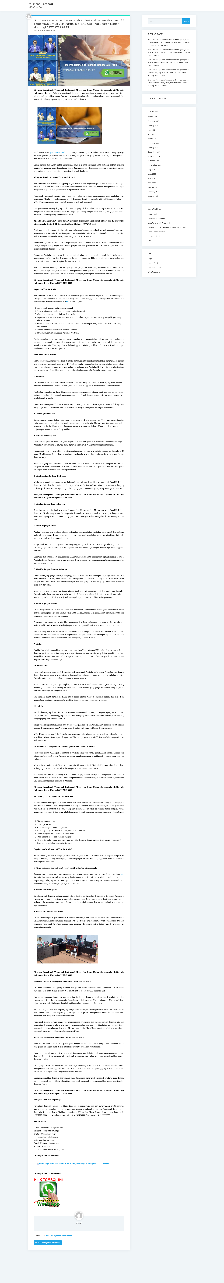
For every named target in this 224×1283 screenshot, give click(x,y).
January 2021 (153, 147)
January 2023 (153, 125)
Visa (149, 240)
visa (67, 301)
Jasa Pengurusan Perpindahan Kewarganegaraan (167, 227)
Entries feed (153, 263)
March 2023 (152, 116)
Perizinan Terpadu (40, 3)
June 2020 (152, 174)
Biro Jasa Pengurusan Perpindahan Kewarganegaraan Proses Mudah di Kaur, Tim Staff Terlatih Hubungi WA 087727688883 (168, 62)
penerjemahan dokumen (60, 152)
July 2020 (151, 169)
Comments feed (154, 267)
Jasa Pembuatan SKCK (156, 218)
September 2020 (154, 165)
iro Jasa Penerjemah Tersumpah (47, 1242)
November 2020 (154, 156)
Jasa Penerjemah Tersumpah (58, 1235)
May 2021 (151, 130)
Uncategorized (154, 236)
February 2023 (153, 121)
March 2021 (152, 139)
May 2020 (151, 178)
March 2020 (152, 187)
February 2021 (153, 143)
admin (79, 1223)
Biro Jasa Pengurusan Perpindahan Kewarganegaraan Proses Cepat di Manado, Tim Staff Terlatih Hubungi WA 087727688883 (169, 52)
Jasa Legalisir (153, 214)
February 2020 (153, 191)
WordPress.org (154, 272)
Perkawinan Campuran (156, 232)
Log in (150, 259)
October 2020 (153, 161)
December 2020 (154, 152)
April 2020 (152, 183)
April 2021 (152, 134)
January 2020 (153, 196)
